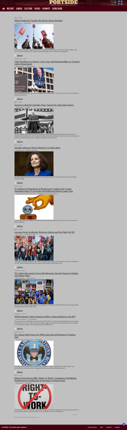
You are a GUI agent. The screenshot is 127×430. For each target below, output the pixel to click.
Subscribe (57, 8)
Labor (19, 8)
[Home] (63, 1)
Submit (117, 427)
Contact (109, 427)
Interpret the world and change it (14, 427)
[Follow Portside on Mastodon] (119, 4)
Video (37, 8)
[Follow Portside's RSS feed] (121, 4)
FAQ (101, 427)
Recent (10, 8)
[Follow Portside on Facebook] (119, 2)
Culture (28, 8)
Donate (46, 8)
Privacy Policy (92, 427)
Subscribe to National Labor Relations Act (26, 417)
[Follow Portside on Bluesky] (122, 2)
